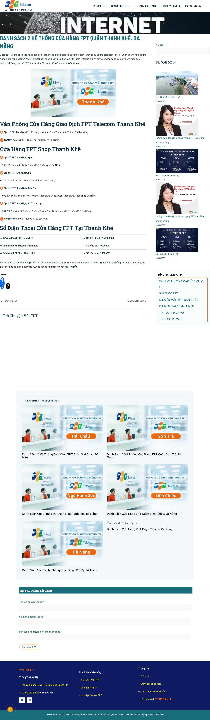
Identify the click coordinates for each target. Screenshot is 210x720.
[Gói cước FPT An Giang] (177, 161)
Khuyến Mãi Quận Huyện (176, 306)
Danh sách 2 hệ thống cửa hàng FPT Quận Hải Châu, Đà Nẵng (60, 455)
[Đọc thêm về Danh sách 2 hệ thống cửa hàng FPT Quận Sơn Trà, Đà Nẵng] (147, 427)
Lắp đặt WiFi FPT (90, 687)
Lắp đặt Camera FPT (91, 695)
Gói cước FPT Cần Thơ (167, 254)
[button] (128, 5)
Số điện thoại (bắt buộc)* (32, 616)
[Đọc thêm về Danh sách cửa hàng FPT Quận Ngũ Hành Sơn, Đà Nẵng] (62, 487)
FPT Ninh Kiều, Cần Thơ (168, 97)
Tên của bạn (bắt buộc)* (31, 602)
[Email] (29, 700)
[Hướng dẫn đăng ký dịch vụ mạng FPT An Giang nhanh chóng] (177, 120)
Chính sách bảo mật (150, 683)
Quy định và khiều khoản (152, 691)
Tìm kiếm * (161, 45)
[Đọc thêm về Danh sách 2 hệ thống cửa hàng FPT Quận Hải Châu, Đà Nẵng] (62, 427)
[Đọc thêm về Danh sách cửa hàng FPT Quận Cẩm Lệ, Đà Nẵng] (122, 523)
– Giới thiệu (144, 676)
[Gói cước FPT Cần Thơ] (177, 240)
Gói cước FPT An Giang (167, 175)
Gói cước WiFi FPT (90, 680)
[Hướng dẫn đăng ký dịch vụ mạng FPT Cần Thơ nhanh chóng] (177, 198)
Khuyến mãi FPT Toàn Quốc (178, 300)
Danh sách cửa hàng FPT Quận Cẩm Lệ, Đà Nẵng (140, 529)
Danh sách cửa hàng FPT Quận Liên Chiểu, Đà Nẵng (142, 513)
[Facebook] (22, 700)
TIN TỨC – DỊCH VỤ (171, 312)
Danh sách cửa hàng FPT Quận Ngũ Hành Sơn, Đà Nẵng (59, 513)
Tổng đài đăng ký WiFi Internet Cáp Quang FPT (45, 685)
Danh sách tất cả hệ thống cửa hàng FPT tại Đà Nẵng (59, 570)
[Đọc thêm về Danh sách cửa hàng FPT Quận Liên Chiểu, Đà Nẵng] (147, 487)
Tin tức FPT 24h (170, 319)
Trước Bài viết (8, 301)
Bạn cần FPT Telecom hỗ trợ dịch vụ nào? (40, 631)
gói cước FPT (168, 293)
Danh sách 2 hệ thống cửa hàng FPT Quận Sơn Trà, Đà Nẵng (144, 455)
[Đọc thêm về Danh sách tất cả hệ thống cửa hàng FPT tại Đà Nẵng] (62, 543)
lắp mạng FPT (26, 238)
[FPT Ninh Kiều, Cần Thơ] (177, 83)
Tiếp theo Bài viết (136, 301)
